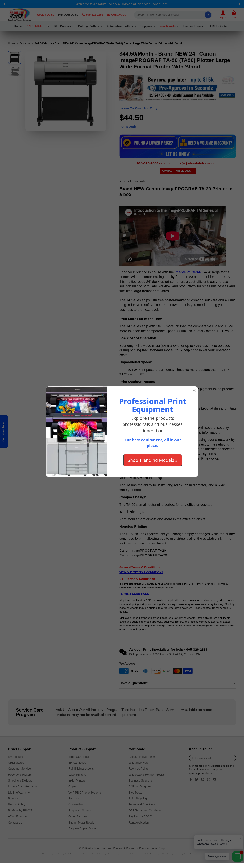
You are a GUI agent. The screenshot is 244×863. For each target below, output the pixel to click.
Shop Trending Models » (152, 460)
